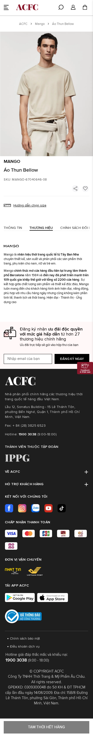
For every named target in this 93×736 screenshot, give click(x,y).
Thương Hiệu (41, 228)
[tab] (13, 228)
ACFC (23, 24)
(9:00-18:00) (38, 434)
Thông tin (13, 228)
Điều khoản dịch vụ (25, 646)
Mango (40, 24)
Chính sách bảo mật (25, 638)
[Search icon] (61, 7)
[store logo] (27, 7)
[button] (73, 7)
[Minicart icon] (85, 8)
